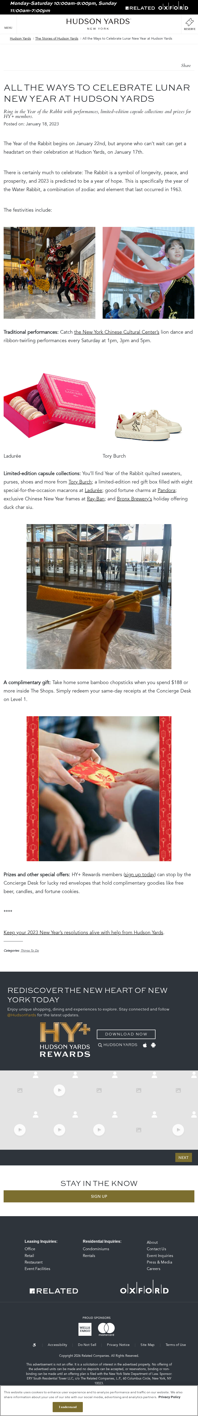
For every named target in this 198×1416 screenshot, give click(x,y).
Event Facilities (37, 1269)
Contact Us (156, 1249)
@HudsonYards (21, 1015)
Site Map (148, 1345)
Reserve (190, 29)
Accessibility (57, 1345)
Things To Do (30, 950)
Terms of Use (176, 1345)
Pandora (166, 490)
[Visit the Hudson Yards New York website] (99, 24)
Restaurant (33, 1262)
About (152, 1243)
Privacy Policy (169, 1397)
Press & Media (159, 1262)
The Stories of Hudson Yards (56, 39)
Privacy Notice (118, 1345)
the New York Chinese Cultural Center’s (116, 332)
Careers (153, 1269)
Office (30, 1249)
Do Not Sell (87, 1345)
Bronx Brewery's (134, 499)
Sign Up (99, 1197)
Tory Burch (80, 482)
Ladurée (93, 490)
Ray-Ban (96, 499)
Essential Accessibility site (37, 1345)
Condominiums (96, 1249)
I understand (68, 1407)
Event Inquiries (160, 1256)
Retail (29, 1256)
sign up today (140, 875)
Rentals (89, 1256)
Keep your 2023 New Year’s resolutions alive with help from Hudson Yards (83, 933)
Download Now (126, 1034)
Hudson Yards (20, 39)
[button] (8, 24)
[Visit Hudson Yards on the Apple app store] (144, 1044)
